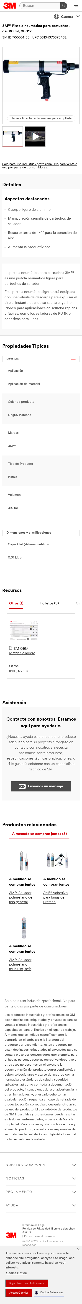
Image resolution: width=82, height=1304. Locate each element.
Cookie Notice (16, 1273)
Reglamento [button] (19, 1192)
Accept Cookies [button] (18, 1293)
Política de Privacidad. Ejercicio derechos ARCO (48, 1230)
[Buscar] (63, 5)
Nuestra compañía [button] (26, 1165)
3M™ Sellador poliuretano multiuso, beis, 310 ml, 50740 (20, 964)
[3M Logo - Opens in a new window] (9, 5)
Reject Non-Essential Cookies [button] (26, 1283)
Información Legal (33, 1225)
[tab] (16, 604)
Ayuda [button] (12, 1205)
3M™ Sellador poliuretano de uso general (20, 897)
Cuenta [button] (67, 17)
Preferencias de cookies (39, 1236)
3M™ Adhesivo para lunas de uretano (55, 897)
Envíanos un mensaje (45, 786)
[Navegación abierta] (76, 6)
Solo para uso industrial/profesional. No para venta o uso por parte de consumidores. (39, 166)
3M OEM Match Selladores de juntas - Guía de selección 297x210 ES (23, 651)
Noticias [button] (15, 1178)
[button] (49, 1293)
